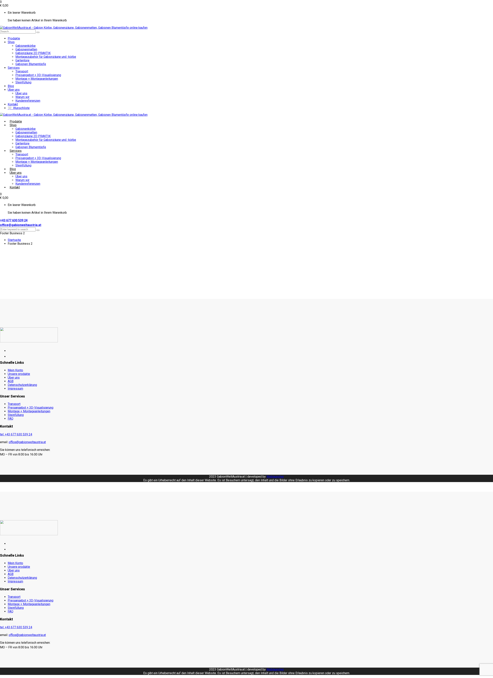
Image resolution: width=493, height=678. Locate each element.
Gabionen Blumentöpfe (30, 64)
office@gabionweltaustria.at (20, 225)
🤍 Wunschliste (19, 108)
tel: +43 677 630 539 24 (16, 434)
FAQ (10, 418)
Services (14, 68)
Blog (11, 86)
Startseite (14, 240)
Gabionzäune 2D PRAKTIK (33, 53)
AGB (10, 381)
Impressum (15, 388)
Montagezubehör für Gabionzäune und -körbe (45, 57)
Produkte (14, 38)
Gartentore (22, 60)
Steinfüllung (23, 82)
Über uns (14, 90)
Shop (11, 42)
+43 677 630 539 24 (14, 220)
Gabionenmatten (26, 49)
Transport (21, 71)
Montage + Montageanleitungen (36, 79)
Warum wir (22, 97)
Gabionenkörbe (25, 46)
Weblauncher (275, 476)
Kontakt (13, 104)
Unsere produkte (19, 374)
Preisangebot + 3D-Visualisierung (38, 75)
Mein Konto (15, 370)
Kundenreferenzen (27, 100)
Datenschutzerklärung (22, 385)
